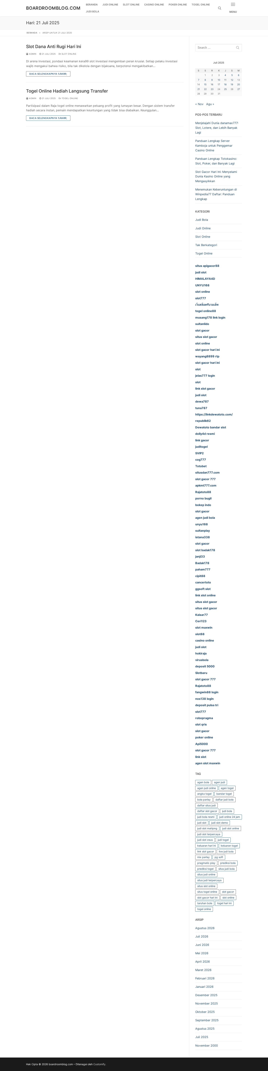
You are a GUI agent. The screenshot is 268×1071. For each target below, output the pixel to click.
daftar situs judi (206, 805)
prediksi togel (205, 868)
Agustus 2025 (205, 1028)
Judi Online (203, 228)
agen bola (203, 782)
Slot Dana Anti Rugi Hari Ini (53, 46)
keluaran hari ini (206, 845)
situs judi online (206, 874)
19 (232, 84)
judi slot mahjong (207, 828)
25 (225, 89)
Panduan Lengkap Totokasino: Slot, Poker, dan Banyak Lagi (216, 161)
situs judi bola (226, 868)
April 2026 (202, 961)
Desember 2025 (206, 995)
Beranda (32, 33)
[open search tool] (219, 8)
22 (205, 89)
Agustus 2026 (205, 928)
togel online (204, 909)
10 (219, 80)
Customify (99, 1064)
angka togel (204, 793)
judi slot (201, 822)
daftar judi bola (224, 799)
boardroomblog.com (53, 8)
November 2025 (206, 1003)
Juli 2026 (201, 936)
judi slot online (230, 828)
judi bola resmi (205, 816)
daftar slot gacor (207, 811)
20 (238, 84)
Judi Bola (201, 219)
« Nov (199, 104)
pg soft (219, 857)
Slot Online (68, 54)
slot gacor (228, 891)
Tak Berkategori (206, 245)
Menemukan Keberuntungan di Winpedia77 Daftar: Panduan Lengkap (216, 194)
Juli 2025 (201, 1037)
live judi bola (226, 851)
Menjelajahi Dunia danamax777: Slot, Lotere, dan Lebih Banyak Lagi (216, 127)
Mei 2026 (201, 953)
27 (238, 89)
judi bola (227, 811)
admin (32, 54)
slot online (228, 897)
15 (205, 84)
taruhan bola (204, 903)
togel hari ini (224, 903)
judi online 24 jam (229, 816)
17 (219, 84)
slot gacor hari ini (207, 897)
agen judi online (206, 788)
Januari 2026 (204, 986)
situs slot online (206, 886)
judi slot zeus (205, 839)
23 (212, 89)
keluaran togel (229, 845)
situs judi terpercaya (209, 880)
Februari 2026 (205, 978)
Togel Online (69, 98)
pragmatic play (206, 862)
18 (225, 84)
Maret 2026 (203, 970)
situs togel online (207, 891)
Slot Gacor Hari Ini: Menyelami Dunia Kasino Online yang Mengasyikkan (216, 176)
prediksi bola (228, 862)
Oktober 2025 (205, 1012)
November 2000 (206, 1045)
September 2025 (207, 1020)
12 (232, 80)
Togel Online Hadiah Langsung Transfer (67, 91)
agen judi (219, 782)
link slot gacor (205, 851)
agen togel (227, 788)
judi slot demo (219, 822)
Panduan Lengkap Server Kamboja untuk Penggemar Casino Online (213, 145)
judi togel (223, 839)
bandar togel (224, 793)
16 (212, 84)
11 (225, 80)
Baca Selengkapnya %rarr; (48, 73)
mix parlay (203, 857)
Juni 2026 (202, 945)
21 (198, 89)
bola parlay (204, 799)
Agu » (210, 104)
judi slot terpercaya (208, 834)
